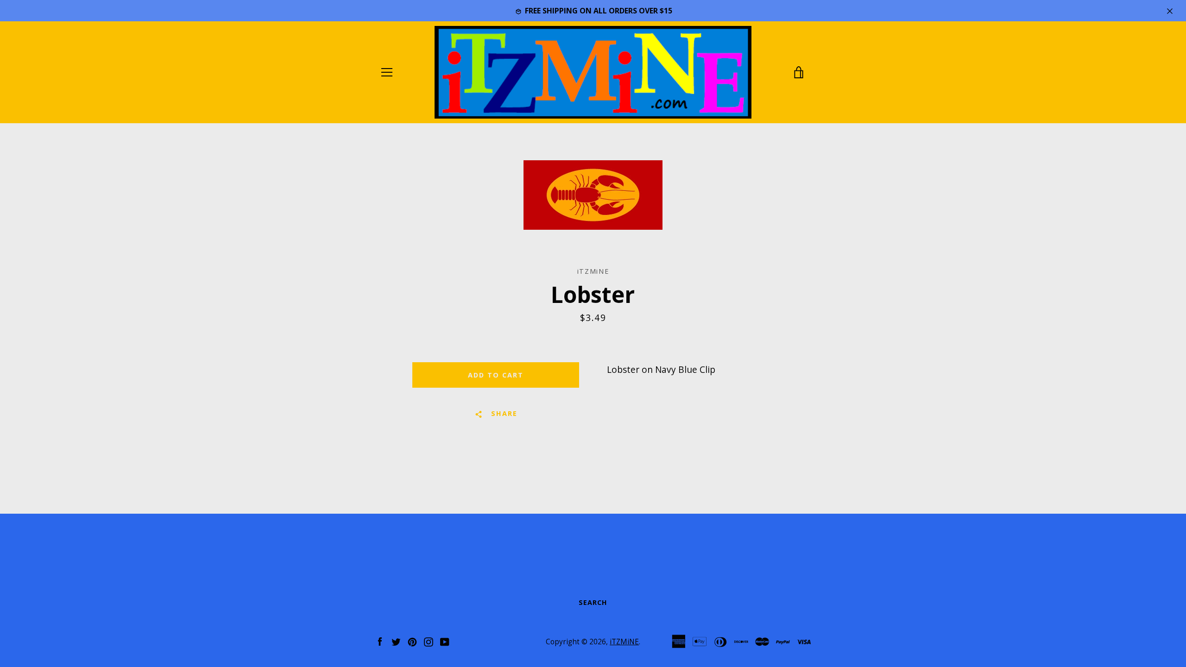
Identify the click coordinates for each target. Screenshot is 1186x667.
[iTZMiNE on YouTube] (444, 641)
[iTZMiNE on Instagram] (428, 641)
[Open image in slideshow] (593, 195)
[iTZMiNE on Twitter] (396, 641)
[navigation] (386, 72)
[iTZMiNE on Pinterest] (412, 641)
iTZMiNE (624, 642)
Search (593, 602)
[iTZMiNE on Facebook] (380, 641)
